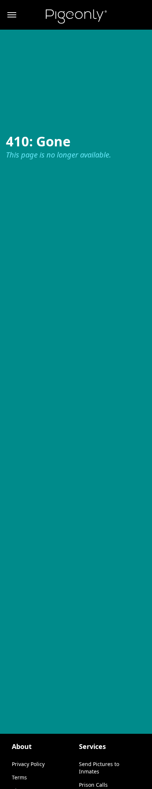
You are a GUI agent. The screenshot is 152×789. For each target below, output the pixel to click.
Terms (19, 777)
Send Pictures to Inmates (99, 767)
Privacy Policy (28, 764)
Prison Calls (93, 784)
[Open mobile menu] (12, 15)
